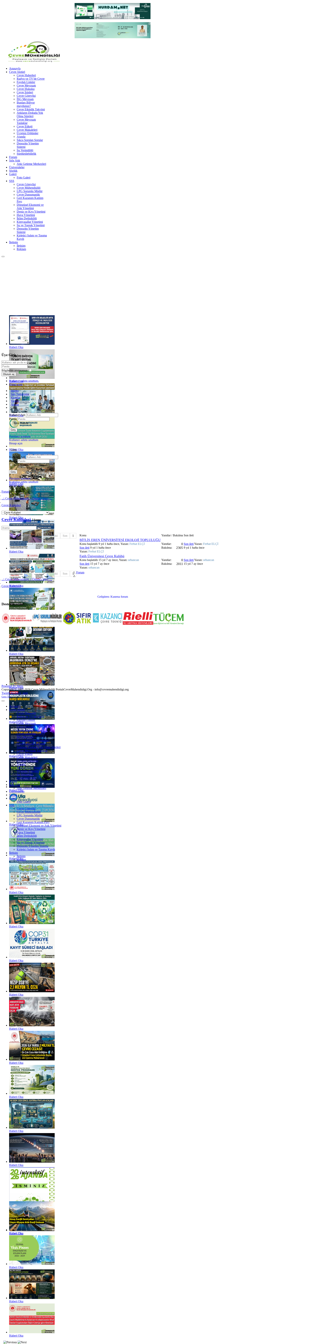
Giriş (13, 429)
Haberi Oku (16, 347)
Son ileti (84, 547)
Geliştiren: (103, 596)
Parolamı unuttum (19, 436)
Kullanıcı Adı (17, 415)
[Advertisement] (164, 285)
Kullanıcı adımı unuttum (23, 439)
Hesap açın (15, 384)
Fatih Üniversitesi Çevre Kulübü (102, 556)
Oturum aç (9, 374)
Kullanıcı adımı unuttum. (24, 380)
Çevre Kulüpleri (16, 519)
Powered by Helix (12, 686)
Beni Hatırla (21, 423)
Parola (13, 418)
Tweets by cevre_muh (15, 693)
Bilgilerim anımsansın (15, 370)
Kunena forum (119, 596)
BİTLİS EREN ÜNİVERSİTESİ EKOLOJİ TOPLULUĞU (120, 540)
